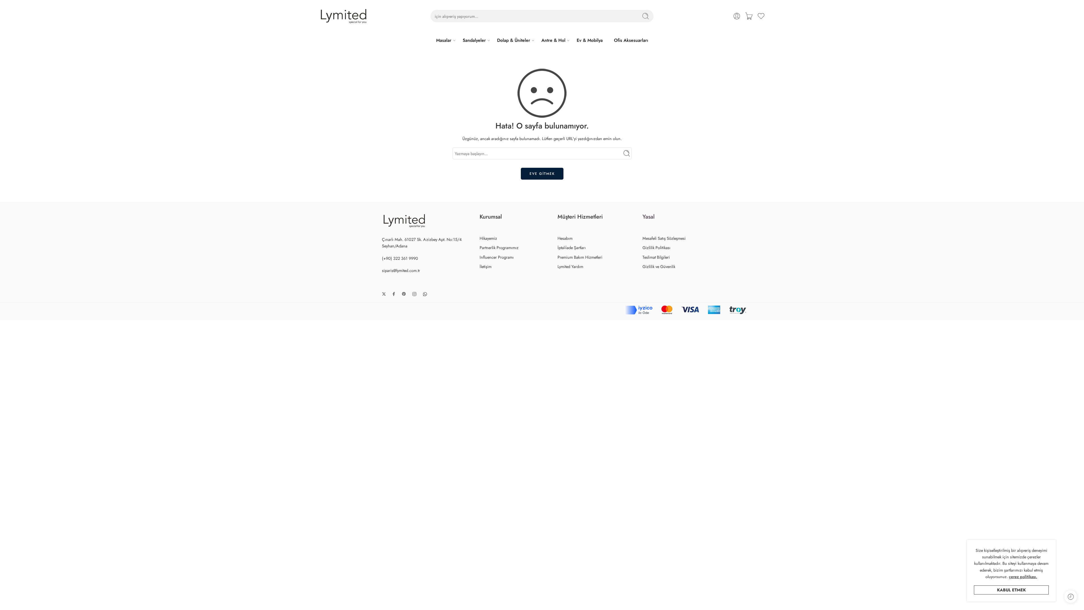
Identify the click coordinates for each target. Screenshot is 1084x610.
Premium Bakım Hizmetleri (580, 257)
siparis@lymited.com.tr (401, 270)
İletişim (485, 266)
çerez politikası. (1023, 577)
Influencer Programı (497, 257)
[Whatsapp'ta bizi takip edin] (425, 294)
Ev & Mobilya (590, 40)
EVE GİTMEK (542, 173)
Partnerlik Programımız (499, 247)
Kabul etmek (1011, 590)
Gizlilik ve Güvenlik (658, 266)
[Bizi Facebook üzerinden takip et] (394, 294)
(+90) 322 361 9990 (400, 258)
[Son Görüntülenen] (1070, 596)
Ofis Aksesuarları (631, 40)
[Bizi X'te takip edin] (384, 294)
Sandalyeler (474, 40)
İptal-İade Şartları (572, 247)
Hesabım (565, 238)
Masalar (443, 40)
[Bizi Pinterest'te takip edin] (404, 294)
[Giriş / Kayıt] (737, 16)
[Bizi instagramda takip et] (414, 294)
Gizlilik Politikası (656, 247)
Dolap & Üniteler (513, 40)
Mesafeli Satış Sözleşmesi (664, 238)
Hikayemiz (488, 238)
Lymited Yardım (570, 266)
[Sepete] (749, 16)
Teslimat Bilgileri (656, 257)
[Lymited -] (343, 16)
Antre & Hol (553, 40)
